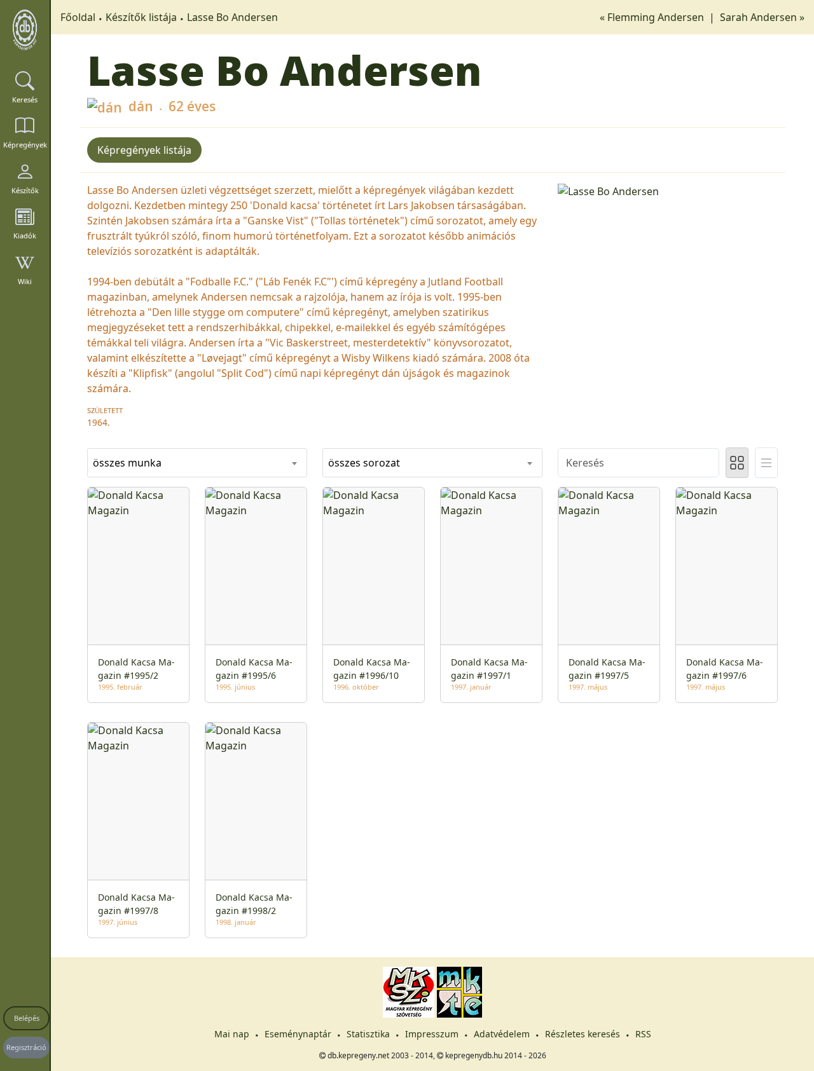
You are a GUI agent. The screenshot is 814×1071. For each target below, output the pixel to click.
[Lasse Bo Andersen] (668, 190)
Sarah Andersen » (762, 17)
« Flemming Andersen (653, 17)
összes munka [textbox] (127, 463)
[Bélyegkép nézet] (737, 462)
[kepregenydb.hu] (24, 30)
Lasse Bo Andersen (232, 17)
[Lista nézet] (766, 462)
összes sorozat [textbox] (364, 463)
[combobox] (197, 462)
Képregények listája (144, 150)
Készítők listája (141, 17)
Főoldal (77, 17)
